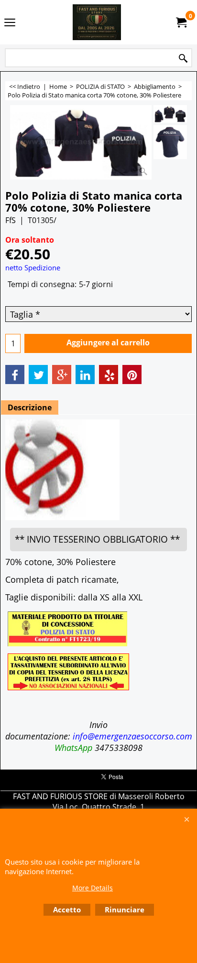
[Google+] (61, 374)
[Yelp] (108, 374)
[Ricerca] (183, 58)
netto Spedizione (32, 267)
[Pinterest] (132, 374)
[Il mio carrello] (181, 22)
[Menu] (9, 23)
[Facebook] (14, 374)
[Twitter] (38, 374)
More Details (92, 887)
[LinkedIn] (85, 374)
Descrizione (30, 407)
